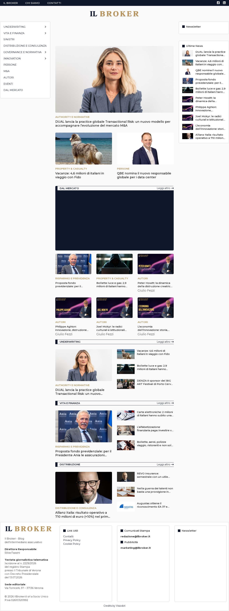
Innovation (12, 58)
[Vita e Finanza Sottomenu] (45, 34)
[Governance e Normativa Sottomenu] (45, 53)
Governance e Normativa (23, 52)
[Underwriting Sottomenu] (45, 28)
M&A (7, 71)
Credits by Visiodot (114, 605)
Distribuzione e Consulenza (25, 45)
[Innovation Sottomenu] (45, 59)
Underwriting (14, 26)
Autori (9, 77)
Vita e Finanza (14, 33)
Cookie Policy (71, 543)
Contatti (54, 3)
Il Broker (10, 3)
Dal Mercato (13, 90)
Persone (10, 64)
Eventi (8, 83)
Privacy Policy (71, 540)
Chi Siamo (32, 3)
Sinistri (9, 39)
